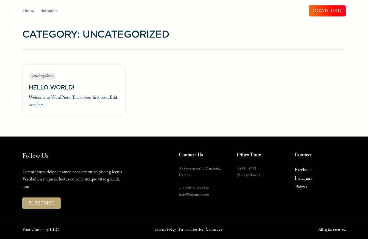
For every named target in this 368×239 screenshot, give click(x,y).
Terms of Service (190, 230)
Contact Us (214, 230)
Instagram (304, 178)
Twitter (301, 187)
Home (28, 11)
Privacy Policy (165, 230)
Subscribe (49, 11)
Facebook (303, 170)
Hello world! (51, 87)
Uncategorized (42, 76)
